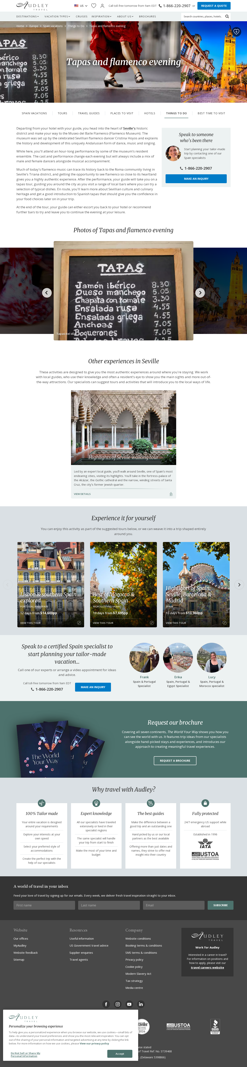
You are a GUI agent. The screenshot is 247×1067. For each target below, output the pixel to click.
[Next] (239, 584)
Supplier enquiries (81, 952)
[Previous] (8, 584)
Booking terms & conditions (143, 945)
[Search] (227, 16)
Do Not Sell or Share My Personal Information (25, 1054)
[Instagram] (118, 1004)
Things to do (176, 113)
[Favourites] (93, 5)
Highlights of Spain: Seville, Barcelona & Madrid (188, 594)
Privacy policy (134, 959)
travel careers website (207, 967)
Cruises (82, 16)
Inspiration (101, 16)
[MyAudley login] (102, 5)
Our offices (21, 938)
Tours (62, 113)
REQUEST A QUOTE (214, 6)
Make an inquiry (196, 178)
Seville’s (129, 128)
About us (124, 16)
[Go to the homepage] (32, 5)
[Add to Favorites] (236, 32)
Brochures (147, 16)
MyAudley (20, 945)
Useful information (81, 938)
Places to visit (122, 113)
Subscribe (220, 905)
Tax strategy (134, 981)
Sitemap (19, 959)
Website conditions (138, 938)
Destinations (26, 16)
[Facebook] (106, 1004)
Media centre (134, 988)
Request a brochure (175, 760)
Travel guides (89, 113)
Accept (120, 1053)
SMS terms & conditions (141, 952)
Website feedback (26, 952)
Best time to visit (211, 113)
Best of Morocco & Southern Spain (113, 597)
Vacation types (56, 16)
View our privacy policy (94, 1043)
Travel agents (78, 959)
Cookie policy (134, 967)
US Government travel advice (88, 945)
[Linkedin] (141, 1004)
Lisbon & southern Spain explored (48, 597)
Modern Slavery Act (138, 974)
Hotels (149, 113)
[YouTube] (129, 1004)
